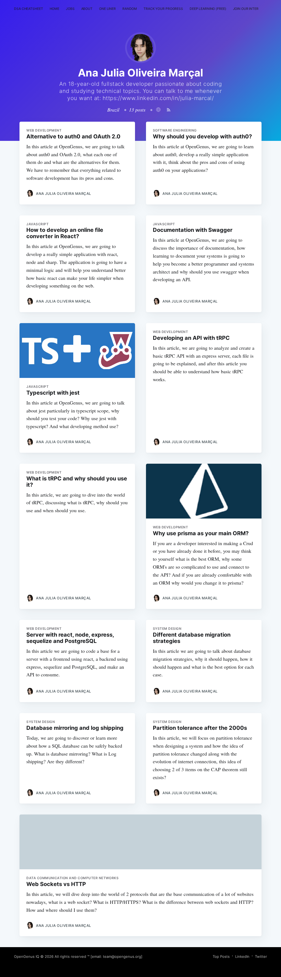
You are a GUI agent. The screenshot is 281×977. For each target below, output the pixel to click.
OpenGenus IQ (26, 956)
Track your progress (163, 9)
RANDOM (129, 9)
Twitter (261, 956)
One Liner (107, 9)
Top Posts (221, 956)
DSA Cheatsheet (28, 9)
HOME (55, 9)
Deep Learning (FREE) (208, 9)
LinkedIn (242, 956)
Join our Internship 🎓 (253, 9)
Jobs (70, 9)
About (86, 9)
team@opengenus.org (122, 956)
